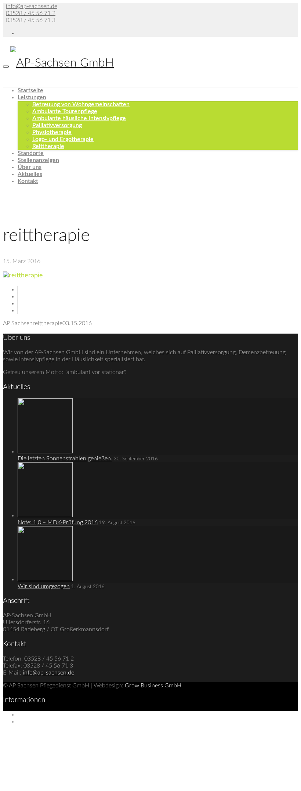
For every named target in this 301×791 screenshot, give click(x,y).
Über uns (29, 167)
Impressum (32, 715)
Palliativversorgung (57, 125)
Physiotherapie (52, 132)
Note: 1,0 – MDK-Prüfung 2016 (58, 522)
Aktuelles (30, 174)
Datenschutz (34, 722)
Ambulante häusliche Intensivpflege (79, 118)
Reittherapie (48, 146)
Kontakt (28, 181)
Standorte (31, 153)
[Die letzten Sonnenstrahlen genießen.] (45, 451)
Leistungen (32, 97)
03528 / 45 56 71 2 (30, 13)
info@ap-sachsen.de (31, 6)
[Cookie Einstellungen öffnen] (58, 784)
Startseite (30, 90)
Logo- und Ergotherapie (63, 139)
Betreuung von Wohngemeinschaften (81, 104)
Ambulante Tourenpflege (64, 111)
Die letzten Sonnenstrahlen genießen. (65, 458)
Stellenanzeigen (38, 160)
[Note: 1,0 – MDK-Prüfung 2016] (45, 515)
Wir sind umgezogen (44, 586)
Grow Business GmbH (153, 685)
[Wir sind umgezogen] (45, 579)
